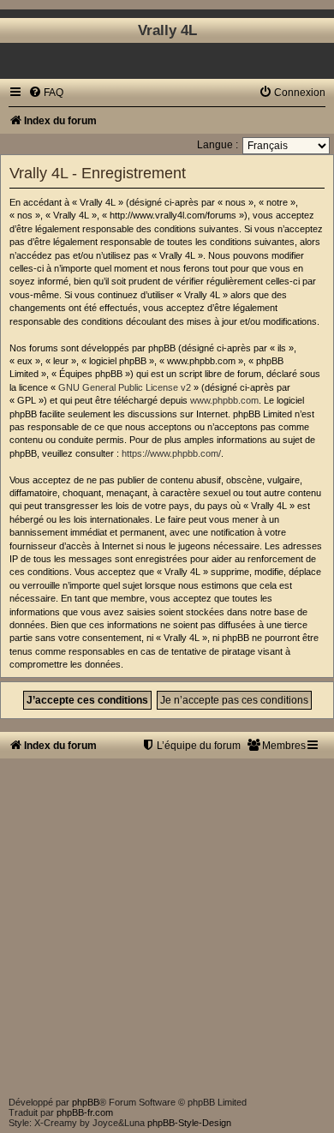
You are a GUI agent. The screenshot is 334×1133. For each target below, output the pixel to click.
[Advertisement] (167, 925)
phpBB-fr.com (85, 1112)
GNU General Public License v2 (124, 387)
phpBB (85, 1102)
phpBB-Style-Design (189, 1123)
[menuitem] (45, 93)
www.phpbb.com (224, 400)
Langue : (217, 145)
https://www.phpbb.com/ (171, 453)
